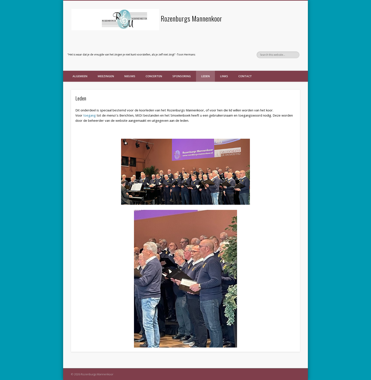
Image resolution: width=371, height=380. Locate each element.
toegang (89, 115)
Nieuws (129, 76)
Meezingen (106, 76)
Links (224, 76)
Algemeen (80, 76)
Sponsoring (181, 76)
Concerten (154, 76)
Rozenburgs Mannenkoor (191, 18)
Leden (205, 76)
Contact (245, 76)
